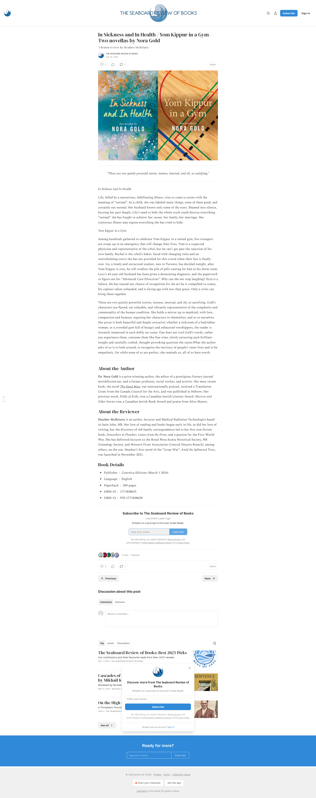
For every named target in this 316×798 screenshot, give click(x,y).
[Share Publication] (275, 13)
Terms (166, 774)
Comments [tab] (106, 602)
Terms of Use (174, 714)
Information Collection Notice (157, 717)
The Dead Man (130, 386)
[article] (158, 659)
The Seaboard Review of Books (122, 54)
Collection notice (181, 774)
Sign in (306, 13)
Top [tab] (102, 643)
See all (105, 725)
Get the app (174, 782)
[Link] (93, 368)
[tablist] (112, 602)
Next (208, 578)
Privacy (157, 774)
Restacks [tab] (120, 602)
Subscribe (289, 13)
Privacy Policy (182, 717)
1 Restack (135, 555)
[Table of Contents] (3, 399)
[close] (189, 668)
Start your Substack (149, 782)
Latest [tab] (110, 643)
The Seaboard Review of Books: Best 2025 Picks (142, 652)
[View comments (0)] (113, 64)
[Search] (268, 13)
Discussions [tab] (123, 643)
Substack (142, 791)
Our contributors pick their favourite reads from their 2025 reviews (136, 657)
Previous (110, 578)
